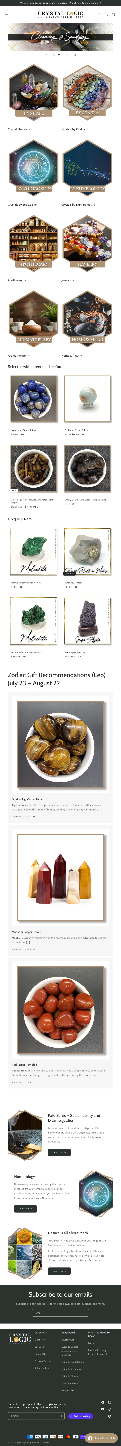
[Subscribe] (85, 1313)
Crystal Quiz (67, 1340)
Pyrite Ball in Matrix (74, 582)
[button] (6, 14)
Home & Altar (70, 355)
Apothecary (15, 280)
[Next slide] (66, 54)
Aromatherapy (17, 355)
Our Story (40, 1340)
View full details (21, 816)
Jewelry (66, 280)
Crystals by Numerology (76, 204)
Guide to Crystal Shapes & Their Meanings (69, 1351)
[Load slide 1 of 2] (54, 54)
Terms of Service (43, 1361)
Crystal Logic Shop (23, 1442)
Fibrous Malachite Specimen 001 (26, 582)
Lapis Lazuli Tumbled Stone (24, 430)
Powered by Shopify (40, 1442)
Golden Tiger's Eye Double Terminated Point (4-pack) (32, 501)
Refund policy (42, 1368)
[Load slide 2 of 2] (59, 54)
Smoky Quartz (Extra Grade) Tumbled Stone (85, 499)
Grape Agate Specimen (75, 652)
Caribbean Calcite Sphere (77, 430)
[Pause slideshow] (74, 54)
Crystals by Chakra (73, 129)
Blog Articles (67, 1390)
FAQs (91, 1343)
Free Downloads (69, 1383)
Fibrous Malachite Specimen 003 (27, 652)
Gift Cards (40, 1347)
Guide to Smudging (71, 1369)
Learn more (59, 1152)
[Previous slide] (46, 54)
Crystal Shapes (17, 129)
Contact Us (40, 1354)
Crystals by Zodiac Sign (22, 204)
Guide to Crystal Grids (72, 1362)
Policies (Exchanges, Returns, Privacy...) (98, 1352)
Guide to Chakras (70, 1376)
